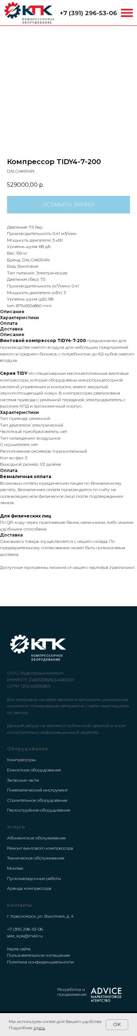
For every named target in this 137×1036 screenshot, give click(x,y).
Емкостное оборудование (34, 770)
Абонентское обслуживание (36, 837)
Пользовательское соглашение (38, 955)
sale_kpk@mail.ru (25, 935)
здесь (39, 1027)
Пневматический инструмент (37, 790)
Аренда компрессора (29, 888)
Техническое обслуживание (35, 858)
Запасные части (23, 780)
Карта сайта (19, 948)
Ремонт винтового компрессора (40, 848)
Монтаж (15, 868)
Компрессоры (21, 759)
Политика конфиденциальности (40, 961)
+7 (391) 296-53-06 (88, 13)
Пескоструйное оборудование (38, 810)
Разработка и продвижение (71, 992)
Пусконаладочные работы (34, 878)
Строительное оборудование (37, 800)
